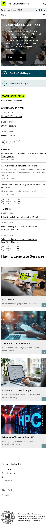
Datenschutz (8, 477)
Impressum (8, 480)
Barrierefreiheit (9, 473)
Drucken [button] (7, 495)
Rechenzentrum (8, 135)
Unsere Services (15, 57)
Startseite (7, 469)
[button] (3, 142)
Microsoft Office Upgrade (11, 116)
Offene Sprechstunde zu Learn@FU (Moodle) (20, 217)
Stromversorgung (8, 125)
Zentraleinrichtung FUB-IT (11, 10)
